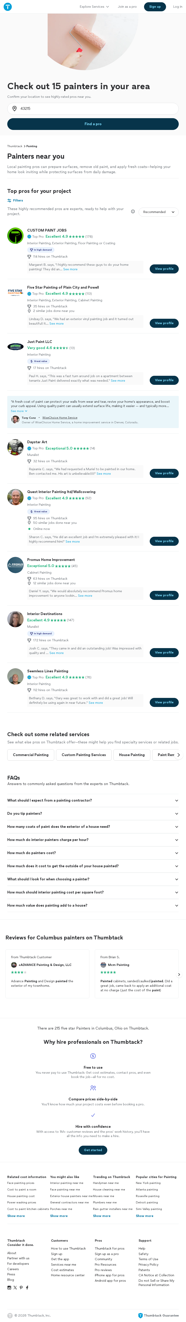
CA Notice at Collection (156, 1275)
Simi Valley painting (149, 1209)
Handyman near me (106, 1183)
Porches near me (61, 1209)
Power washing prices (21, 1202)
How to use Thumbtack (68, 1248)
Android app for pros (110, 1281)
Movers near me (103, 1196)
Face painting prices (20, 1183)
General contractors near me (69, 1202)
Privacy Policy (148, 1265)
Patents (144, 1270)
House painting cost (21, 1196)
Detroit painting (147, 1202)
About (11, 1253)
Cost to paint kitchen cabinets (28, 1209)
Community (103, 1259)
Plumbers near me (105, 1202)
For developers (18, 1264)
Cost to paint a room (21, 1189)
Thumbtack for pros (110, 1248)
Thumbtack (14, 146)
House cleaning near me (109, 1189)
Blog (10, 1280)
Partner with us (18, 1258)
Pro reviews (103, 1270)
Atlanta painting (147, 1189)
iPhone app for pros (110, 1275)
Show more (16, 1216)
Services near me (63, 1265)
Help (142, 1248)
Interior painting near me (66, 1183)
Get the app (60, 1259)
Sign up (56, 1254)
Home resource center (68, 1275)
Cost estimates (62, 1270)
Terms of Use (148, 1259)
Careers (13, 1269)
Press (11, 1274)
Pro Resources (105, 1265)
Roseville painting (147, 1196)
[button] (35, 236)
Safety (143, 1254)
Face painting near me (65, 1189)
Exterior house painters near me (71, 1196)
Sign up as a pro (107, 1254)
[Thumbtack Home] (7, 6)
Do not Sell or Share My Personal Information (156, 1283)
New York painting (148, 1183)
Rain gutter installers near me (112, 1209)
